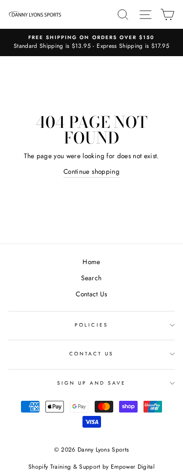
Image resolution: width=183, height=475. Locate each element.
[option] (91, 42)
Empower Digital (133, 466)
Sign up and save (91, 383)
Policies (91, 325)
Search (91, 278)
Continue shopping (91, 171)
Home (91, 262)
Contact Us (91, 294)
